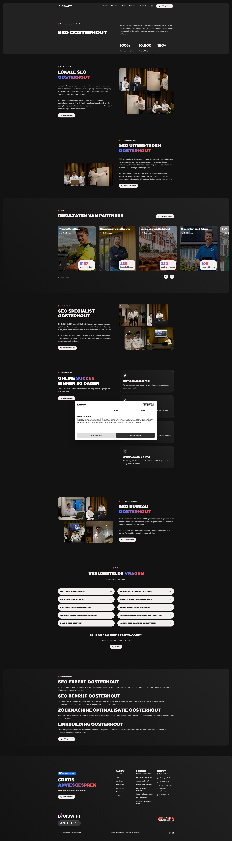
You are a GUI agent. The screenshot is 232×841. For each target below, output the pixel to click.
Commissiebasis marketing (141, 789)
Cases (124, 6)
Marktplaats (120, 788)
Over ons (105, 6)
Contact (143, 6)
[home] (65, 6)
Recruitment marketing (144, 777)
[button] (115, 6)
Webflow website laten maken (143, 802)
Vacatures (119, 781)
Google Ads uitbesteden (144, 784)
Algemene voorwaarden (132, 832)
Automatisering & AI (142, 781)
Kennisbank (120, 784)
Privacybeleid (120, 832)
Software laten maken (143, 774)
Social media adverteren (144, 794)
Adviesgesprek (121, 792)
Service (113, 832)
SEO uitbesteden (141, 797)
